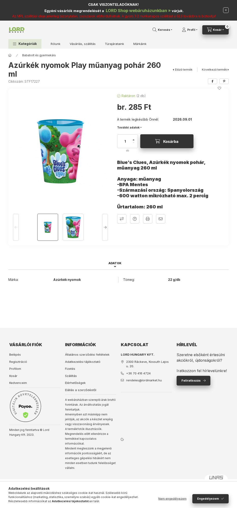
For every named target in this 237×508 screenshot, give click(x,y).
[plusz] (133, 138)
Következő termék (214, 69)
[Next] (105, 227)
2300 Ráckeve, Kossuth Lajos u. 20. (147, 364)
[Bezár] (226, 10)
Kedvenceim (18, 383)
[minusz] (133, 144)
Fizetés (70, 368)
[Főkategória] (10, 55)
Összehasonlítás (121, 218)
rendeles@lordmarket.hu (144, 380)
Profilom (15, 368)
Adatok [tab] (115, 263)
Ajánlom (160, 218)
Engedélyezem (208, 498)
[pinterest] (224, 81)
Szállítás (71, 376)
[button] (24, 44)
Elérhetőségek (75, 383)
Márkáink (140, 44)
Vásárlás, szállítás (83, 44)
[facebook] (212, 81)
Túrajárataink (114, 44)
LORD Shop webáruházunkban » (138, 10)
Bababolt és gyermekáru (39, 55)
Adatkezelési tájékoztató (82, 362)
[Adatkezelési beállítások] (122, 439)
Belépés (15, 354)
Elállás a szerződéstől (80, 390)
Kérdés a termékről (134, 218)
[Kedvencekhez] (219, 88)
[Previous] (16, 227)
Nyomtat (147, 218)
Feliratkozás (191, 380)
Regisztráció (18, 362)
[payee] (25, 406)
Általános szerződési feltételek (87, 354)
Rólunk (55, 44)
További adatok (128, 127)
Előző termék (184, 69)
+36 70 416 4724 (138, 373)
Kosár (13, 376)
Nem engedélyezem (172, 498)
